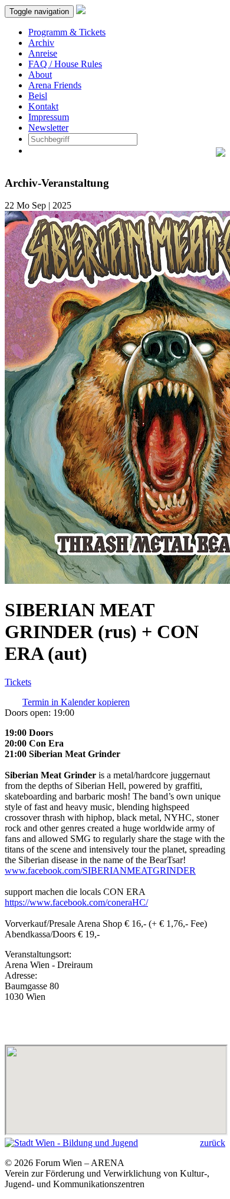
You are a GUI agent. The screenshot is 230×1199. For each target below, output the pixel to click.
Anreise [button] (42, 53)
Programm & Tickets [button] (67, 32)
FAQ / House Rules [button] (65, 64)
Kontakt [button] (43, 106)
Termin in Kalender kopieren (76, 702)
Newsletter (48, 128)
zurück (212, 1143)
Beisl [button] (37, 96)
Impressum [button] (48, 117)
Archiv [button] (41, 43)
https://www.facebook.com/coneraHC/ (76, 902)
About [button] (40, 75)
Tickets (18, 682)
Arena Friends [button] (54, 85)
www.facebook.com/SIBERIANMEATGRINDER (100, 871)
